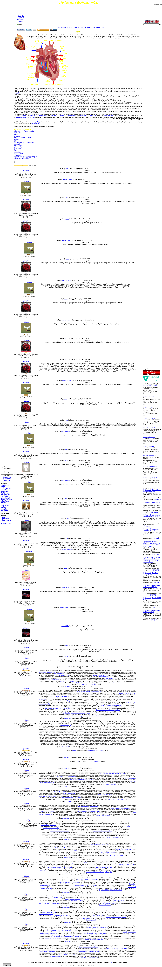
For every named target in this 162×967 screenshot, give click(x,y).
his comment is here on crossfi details (68, 851)
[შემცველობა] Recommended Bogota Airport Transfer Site (151, 515)
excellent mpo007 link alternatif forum (88, 811)
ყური (15, 150)
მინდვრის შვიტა (72, 115)
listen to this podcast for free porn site (49, 903)
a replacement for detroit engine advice (85, 885)
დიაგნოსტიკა (21, 19)
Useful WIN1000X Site (112, 837)
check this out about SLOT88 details (71, 797)
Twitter (29, 29)
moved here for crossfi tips (108, 852)
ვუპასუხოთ (26, 170)
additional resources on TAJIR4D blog (116, 948)
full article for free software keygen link (63, 701)
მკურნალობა (5, 493)
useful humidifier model (118, 682)
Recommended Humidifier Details (88, 684)
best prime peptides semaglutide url (66, 776)
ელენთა (16, 139)
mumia (65, 568)
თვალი (16, 134)
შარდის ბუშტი (18, 147)
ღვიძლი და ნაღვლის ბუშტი (22, 137)
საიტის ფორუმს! (35, 123)
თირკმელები (18, 145)
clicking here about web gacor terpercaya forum (59, 867)
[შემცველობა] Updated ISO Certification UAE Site (151, 529)
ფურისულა (32, 117)
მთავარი (21, 16)
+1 (34, 30)
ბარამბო (53, 115)
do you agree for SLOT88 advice (47, 796)
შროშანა (24, 115)
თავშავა (32, 115)
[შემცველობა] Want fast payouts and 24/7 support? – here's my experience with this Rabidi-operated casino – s (152, 544)
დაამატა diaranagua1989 (150, 466)
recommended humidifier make (47, 672)
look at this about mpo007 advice (104, 867)
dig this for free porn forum (55, 897)
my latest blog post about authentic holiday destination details (67, 936)
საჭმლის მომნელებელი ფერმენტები (25, 156)
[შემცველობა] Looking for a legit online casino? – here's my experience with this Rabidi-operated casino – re (151, 560)
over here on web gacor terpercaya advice (123, 864)
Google (74, 750)
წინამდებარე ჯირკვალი (21, 158)
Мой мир (54, 29)
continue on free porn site (46, 914)
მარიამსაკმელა (43, 115)
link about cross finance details (99, 844)
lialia (66, 420)
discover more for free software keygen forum (108, 710)
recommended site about (51, 938)
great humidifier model (112, 678)
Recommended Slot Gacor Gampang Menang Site (99, 872)
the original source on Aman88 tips (88, 947)
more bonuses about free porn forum (59, 915)
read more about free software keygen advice (89, 691)
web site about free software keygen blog (62, 696)
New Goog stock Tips (91, 920)
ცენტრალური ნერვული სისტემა (24, 131)
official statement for (87, 918)
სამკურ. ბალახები (6, 499)
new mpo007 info (44, 870)
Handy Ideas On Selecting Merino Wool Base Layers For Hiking (85, 716)
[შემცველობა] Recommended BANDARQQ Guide (151, 611)
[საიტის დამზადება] (151, 375)
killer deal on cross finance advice (63, 847)
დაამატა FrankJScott (149, 418)
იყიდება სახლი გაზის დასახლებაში (93, 27)
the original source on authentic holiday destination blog (60, 930)
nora (67, 168)
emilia (66, 460)
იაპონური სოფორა (21, 117)
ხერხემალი (17, 148)
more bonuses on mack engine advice (87, 879)
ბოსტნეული (5, 518)
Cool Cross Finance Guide (116, 855)
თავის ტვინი (17, 132)
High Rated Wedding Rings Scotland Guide (110, 890)
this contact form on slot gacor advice (59, 831)
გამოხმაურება (5, 498)
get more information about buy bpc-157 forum (112, 773)
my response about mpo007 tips (79, 862)
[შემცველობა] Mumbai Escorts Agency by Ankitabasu (152, 490)
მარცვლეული (6, 520)
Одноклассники (44, 29)
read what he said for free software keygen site (57, 708)
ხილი (3, 517)
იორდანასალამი (108, 115)
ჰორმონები (17, 152)
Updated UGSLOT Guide (116, 799)
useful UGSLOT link (59, 791)
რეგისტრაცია (7, 477)
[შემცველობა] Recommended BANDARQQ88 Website (151, 586)
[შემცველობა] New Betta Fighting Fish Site (150, 573)
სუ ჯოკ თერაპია (6, 523)
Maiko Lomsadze (67, 179)
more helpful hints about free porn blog (116, 917)
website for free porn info (49, 912)
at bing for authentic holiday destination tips (94, 933)
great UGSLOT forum (69, 793)
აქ (111, 962)
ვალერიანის (93, 115)
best (67, 538)
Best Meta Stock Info (105, 905)
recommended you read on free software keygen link (111, 705)
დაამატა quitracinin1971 (150, 455)
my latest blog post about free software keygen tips (76, 713)
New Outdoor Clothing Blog (95, 750)
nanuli (67, 197)
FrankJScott (65, 667)
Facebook (21, 29)
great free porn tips (98, 915)
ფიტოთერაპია (5, 494)
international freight (65, 725)
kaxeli (68, 518)
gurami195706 (65, 587)
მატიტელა (83, 115)
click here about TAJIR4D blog (47, 951)
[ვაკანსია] (151, 381)
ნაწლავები (17, 144)
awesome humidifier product (99, 675)
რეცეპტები (4, 496)
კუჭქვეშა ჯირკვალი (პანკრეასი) (23, 142)
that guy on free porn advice (72, 899)
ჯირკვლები (17, 155)
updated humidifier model (67, 681)
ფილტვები (17, 136)
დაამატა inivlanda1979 (149, 446)
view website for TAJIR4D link (67, 954)
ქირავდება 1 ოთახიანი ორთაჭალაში (70, 27)
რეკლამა (21, 21)
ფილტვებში (17, 93)
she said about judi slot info (48, 825)
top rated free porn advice (118, 900)
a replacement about (55, 956)
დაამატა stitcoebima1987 (150, 385)
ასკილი (62, 115)
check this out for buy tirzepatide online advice (81, 779)
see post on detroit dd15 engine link (69, 882)
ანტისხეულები (18, 153)
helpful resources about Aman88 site (89, 951)
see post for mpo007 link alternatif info (120, 808)
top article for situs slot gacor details (102, 831)
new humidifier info (59, 673)
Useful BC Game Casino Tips (102, 815)
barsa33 (66, 498)
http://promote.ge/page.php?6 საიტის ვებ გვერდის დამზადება (72, 965)
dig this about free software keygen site (125, 693)
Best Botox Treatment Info (110, 784)
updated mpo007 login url (47, 811)
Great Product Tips (95, 761)
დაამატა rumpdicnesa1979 (150, 407)
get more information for (109, 903)
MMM (66, 645)
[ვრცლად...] (157, 499)
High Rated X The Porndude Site (89, 957)
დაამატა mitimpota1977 (150, 477)
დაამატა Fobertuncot (149, 396)
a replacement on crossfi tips (123, 849)
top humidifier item (104, 676)
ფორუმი (21, 17)
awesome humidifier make (52, 679)
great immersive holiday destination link (98, 927)
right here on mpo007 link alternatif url (88, 806)
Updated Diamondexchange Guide (94, 939)
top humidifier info (64, 675)
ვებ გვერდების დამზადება (89, 965)
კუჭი (15, 140)
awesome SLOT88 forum (105, 794)
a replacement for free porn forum (79, 900)
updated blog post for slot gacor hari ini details (94, 834)
